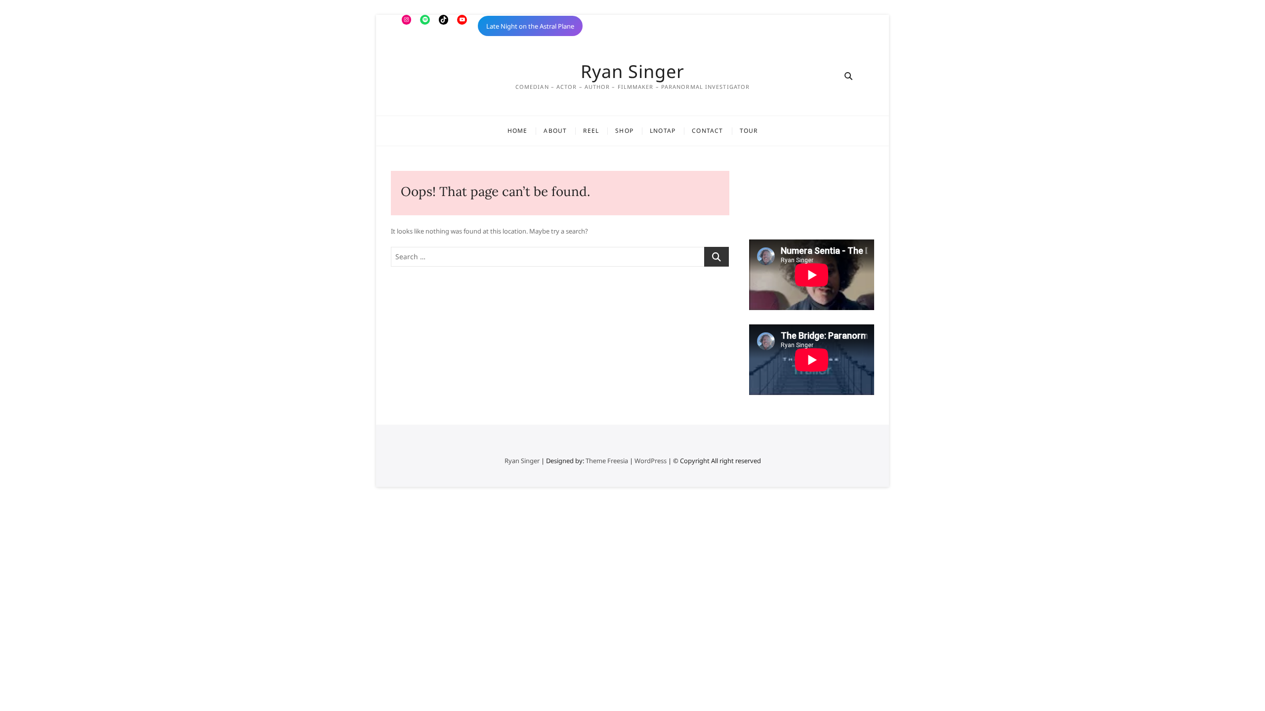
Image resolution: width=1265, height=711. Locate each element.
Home (517, 130)
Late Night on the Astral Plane (530, 26)
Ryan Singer (632, 71)
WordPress (650, 460)
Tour (749, 130)
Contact (707, 130)
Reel (591, 130)
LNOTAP (662, 130)
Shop (624, 130)
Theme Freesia (607, 460)
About (555, 130)
